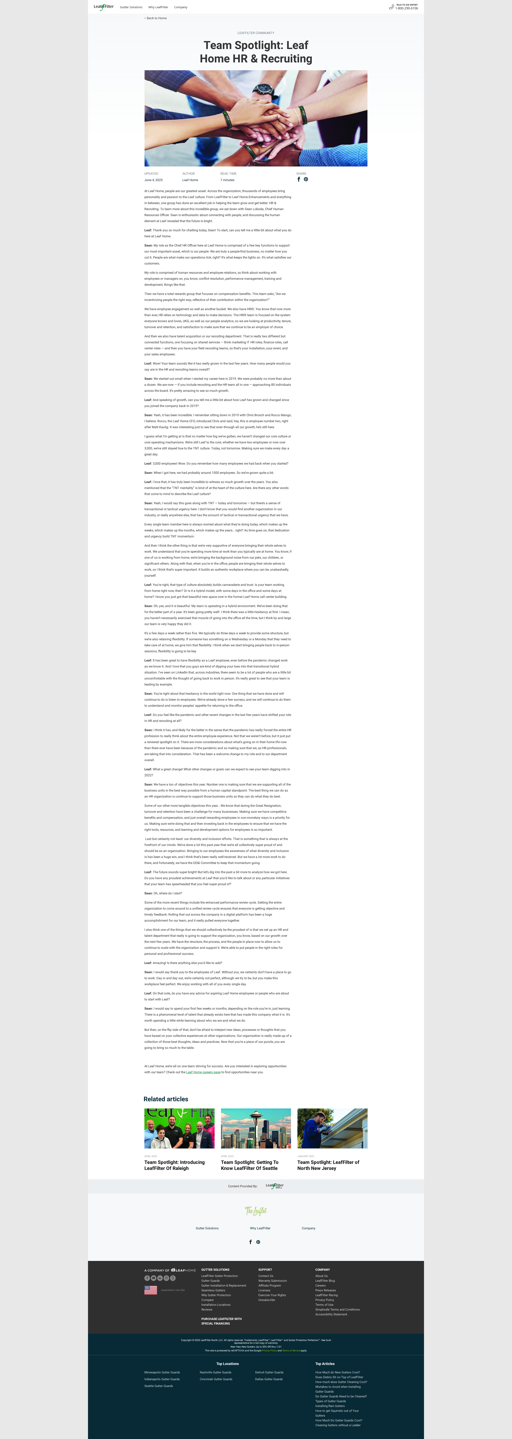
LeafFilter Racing (326, 1295)
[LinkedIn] (160, 1278)
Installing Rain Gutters (330, 1406)
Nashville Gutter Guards (215, 1372)
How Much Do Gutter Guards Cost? (338, 1420)
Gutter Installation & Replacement (223, 1285)
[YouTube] (153, 1278)
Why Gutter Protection (216, 1295)
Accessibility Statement (331, 1314)
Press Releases (325, 1290)
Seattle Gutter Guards (158, 1386)
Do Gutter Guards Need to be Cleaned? (341, 1396)
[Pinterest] (258, 1242)
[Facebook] (250, 1242)
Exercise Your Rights (272, 1295)
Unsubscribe (266, 1300)
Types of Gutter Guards (330, 1401)
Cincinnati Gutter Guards (216, 1379)
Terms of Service (291, 1350)
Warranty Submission (272, 1281)
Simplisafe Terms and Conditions (337, 1309)
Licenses (264, 1290)
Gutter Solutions (131, 7)
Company (180, 7)
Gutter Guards (210, 1281)
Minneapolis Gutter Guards (162, 1372)
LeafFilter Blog (325, 1281)
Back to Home (157, 18)
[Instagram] (166, 1278)
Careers (320, 1285)
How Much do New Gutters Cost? (337, 1372)
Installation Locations (216, 1305)
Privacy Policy (324, 1300)
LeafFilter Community (256, 33)
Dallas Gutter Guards (269, 1379)
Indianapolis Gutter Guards (162, 1379)
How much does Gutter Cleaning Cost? (341, 1382)
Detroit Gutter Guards (269, 1372)
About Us (321, 1276)
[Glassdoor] (173, 1278)
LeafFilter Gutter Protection (219, 1276)
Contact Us (265, 1276)
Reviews (206, 1309)
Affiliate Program (269, 1285)
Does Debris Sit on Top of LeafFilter (339, 1377)
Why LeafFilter (158, 7)
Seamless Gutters (213, 1290)
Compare (207, 1300)
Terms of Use (324, 1305)
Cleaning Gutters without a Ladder (338, 1425)
